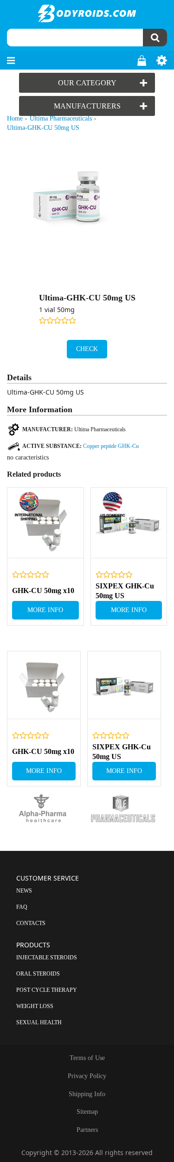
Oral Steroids (38, 973)
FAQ (21, 907)
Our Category (87, 83)
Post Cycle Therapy (46, 990)
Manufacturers (87, 106)
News (24, 890)
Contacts (30, 923)
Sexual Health (39, 1022)
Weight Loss (34, 1006)
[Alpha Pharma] (47, 809)
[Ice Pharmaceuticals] (127, 809)
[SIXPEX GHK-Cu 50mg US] (129, 523)
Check (87, 348)
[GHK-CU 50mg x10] (45, 523)
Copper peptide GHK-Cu (111, 446)
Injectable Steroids (46, 957)
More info (45, 610)
